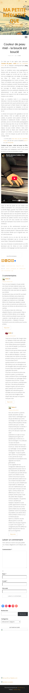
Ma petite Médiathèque (14, 15)
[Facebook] (3, 606)
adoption (8, 268)
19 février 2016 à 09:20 (13, 410)
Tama (7, 279)
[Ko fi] (16, 606)
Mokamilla (10, 142)
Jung (12, 270)
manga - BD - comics (20, 265)
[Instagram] (6, 606)
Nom (4, 574)
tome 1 (26, 140)
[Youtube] (13, 606)
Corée (2, 270)
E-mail (4, 581)
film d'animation (7, 270)
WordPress (21, 687)
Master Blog (16, 689)
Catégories (4, 619)
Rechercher (4, 610)
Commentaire (7, 549)
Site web (5, 588)
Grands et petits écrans (10, 265)
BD (17, 268)
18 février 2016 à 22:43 (10, 336)
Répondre (6, 328)
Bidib (19, 55)
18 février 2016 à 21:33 (7, 281)
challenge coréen (22, 268)
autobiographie (13, 268)
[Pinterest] (9, 606)
